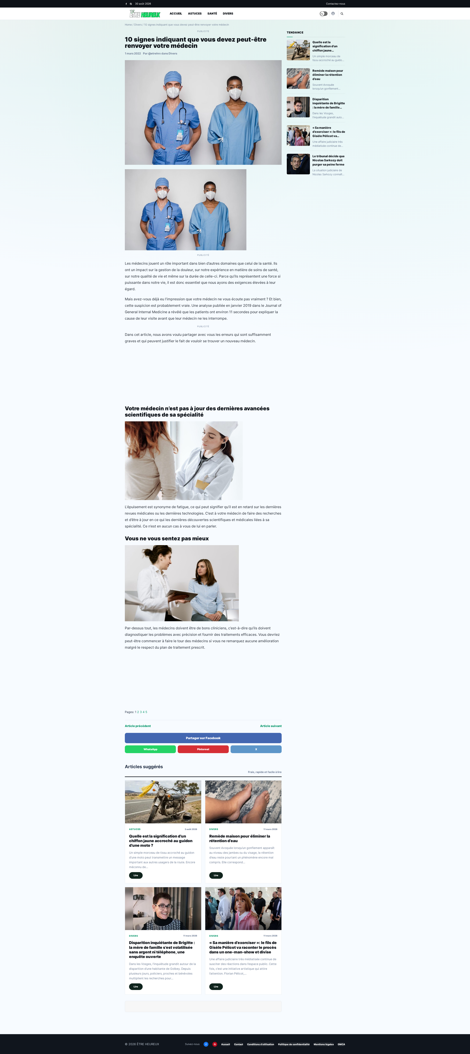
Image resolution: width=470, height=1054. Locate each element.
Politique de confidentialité (294, 1044)
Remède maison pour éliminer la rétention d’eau (327, 75)
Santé (212, 13)
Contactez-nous (335, 3)
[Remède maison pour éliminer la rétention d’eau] (243, 802)
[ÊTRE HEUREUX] (332, 13)
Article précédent (138, 726)
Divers (228, 13)
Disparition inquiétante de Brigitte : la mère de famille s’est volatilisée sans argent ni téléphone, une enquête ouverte (162, 949)
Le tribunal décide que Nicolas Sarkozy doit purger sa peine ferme (328, 160)
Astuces (195, 13)
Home (128, 24)
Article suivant (271, 726)
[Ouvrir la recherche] (341, 13)
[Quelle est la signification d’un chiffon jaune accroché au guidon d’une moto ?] (163, 802)
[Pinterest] (130, 3)
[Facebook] (126, 3)
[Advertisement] (203, 373)
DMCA (341, 1044)
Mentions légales (324, 1044)
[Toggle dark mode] (324, 13)
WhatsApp (150, 749)
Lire (136, 875)
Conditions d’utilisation (260, 1044)
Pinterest (203, 749)
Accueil (176, 13)
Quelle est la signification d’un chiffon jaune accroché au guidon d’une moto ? (160, 841)
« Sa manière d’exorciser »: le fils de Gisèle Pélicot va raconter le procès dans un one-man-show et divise (243, 947)
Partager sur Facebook (203, 738)
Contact (238, 1044)
